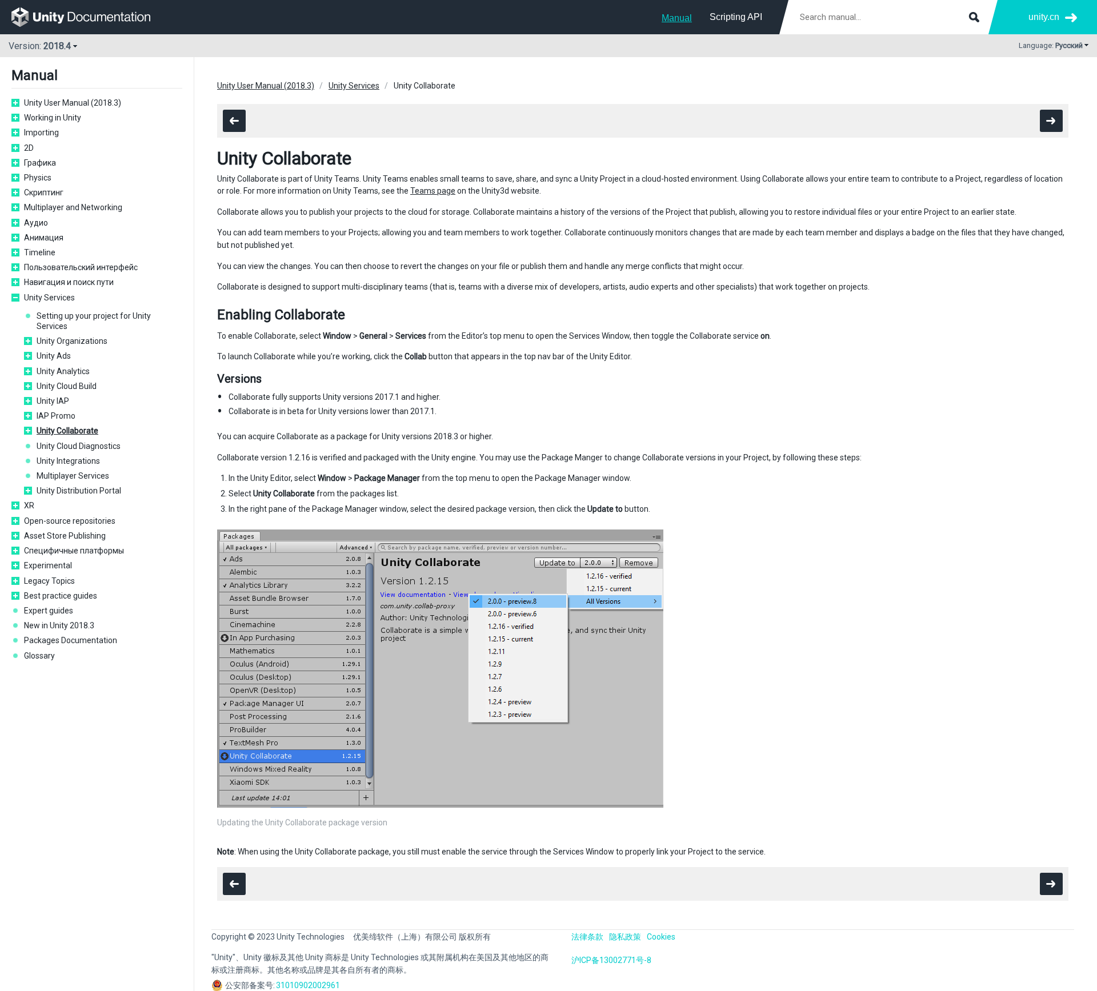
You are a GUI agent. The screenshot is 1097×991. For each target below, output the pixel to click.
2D (29, 148)
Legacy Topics (49, 580)
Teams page (432, 190)
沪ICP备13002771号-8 (611, 960)
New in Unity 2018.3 (59, 625)
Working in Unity (52, 117)
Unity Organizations (72, 341)
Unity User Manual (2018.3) (72, 102)
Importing (41, 132)
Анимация (43, 237)
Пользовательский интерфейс (81, 267)
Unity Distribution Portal (79, 490)
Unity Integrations (68, 461)
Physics (37, 177)
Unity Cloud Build (67, 386)
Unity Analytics (63, 371)
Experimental (48, 565)
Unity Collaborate (67, 430)
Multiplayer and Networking (73, 207)
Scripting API (736, 17)
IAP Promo (56, 415)
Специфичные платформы (74, 550)
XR (29, 505)
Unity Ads (54, 355)
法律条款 (587, 936)
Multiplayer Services (73, 475)
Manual (677, 18)
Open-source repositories (69, 520)
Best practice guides (60, 595)
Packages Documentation (70, 640)
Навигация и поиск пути (69, 282)
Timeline (39, 252)
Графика (40, 162)
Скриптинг (43, 192)
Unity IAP (53, 401)
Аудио (36, 222)
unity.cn (1043, 17)
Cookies (661, 936)
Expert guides (48, 610)
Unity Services (49, 297)
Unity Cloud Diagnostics (79, 446)
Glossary (39, 655)
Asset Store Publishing (65, 535)
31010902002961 (308, 985)
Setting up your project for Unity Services (94, 321)
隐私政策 (625, 936)
